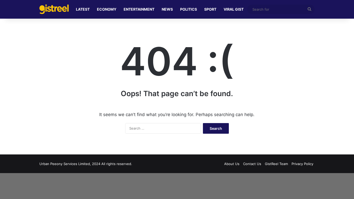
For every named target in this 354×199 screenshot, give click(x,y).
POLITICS (188, 9)
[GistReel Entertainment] (54, 9)
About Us (231, 164)
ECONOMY (106, 9)
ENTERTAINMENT (139, 9)
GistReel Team (276, 164)
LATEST (83, 9)
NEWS (167, 9)
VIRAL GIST (234, 9)
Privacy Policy (302, 164)
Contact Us (252, 164)
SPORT (210, 9)
